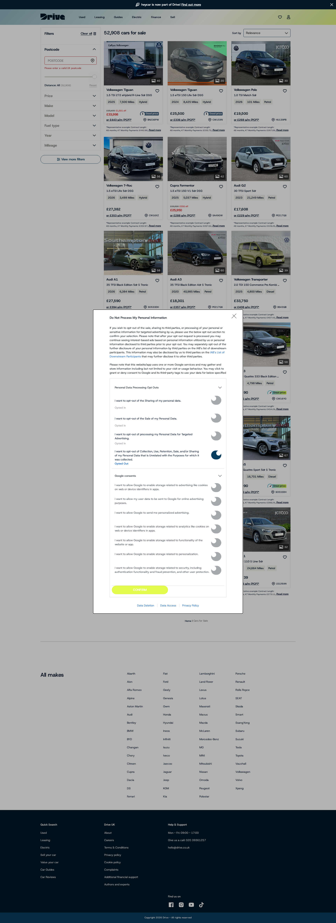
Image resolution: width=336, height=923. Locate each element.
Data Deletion (145, 605)
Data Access (168, 605)
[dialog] (168, 462)
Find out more (191, 5)
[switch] (216, 400)
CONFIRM (140, 590)
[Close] (235, 317)
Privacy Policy (190, 605)
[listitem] (168, 387)
